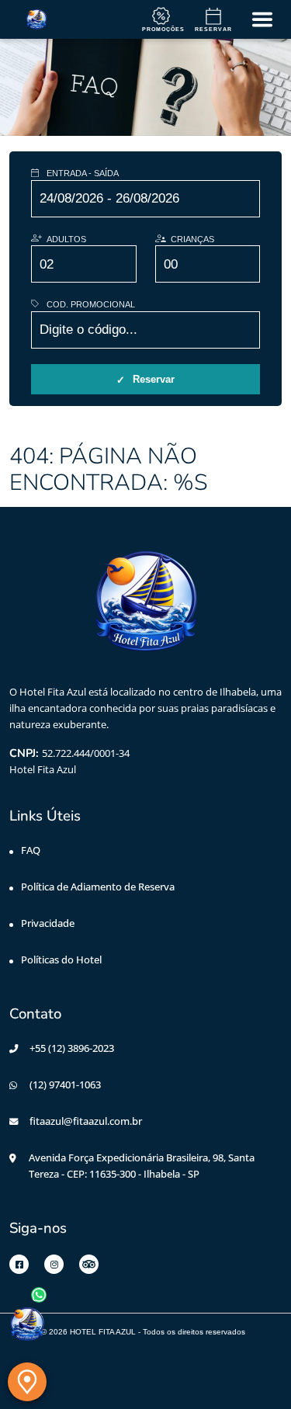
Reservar (154, 379)
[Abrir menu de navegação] (262, 19)
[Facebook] (19, 1264)
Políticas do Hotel (61, 960)
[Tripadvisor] (89, 1264)
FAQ (30, 850)
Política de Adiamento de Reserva (98, 887)
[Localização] (27, 1381)
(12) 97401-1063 (65, 1084)
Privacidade (47, 923)
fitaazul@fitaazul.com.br (85, 1121)
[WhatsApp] (27, 1324)
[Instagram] (54, 1264)
